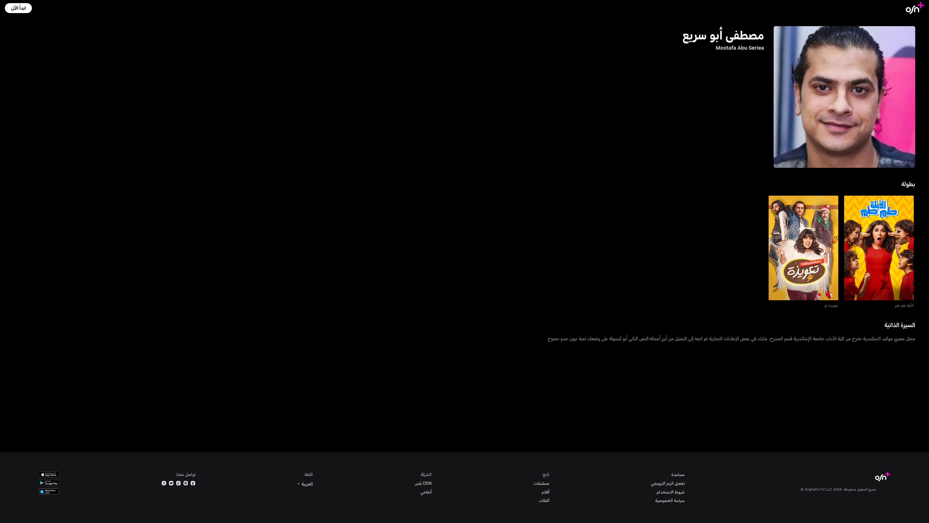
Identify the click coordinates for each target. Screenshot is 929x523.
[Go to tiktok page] (178, 484)
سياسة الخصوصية (670, 500)
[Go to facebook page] (193, 484)
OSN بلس (423, 483)
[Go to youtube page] (171, 484)
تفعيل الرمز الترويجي (668, 483)
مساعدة (678, 474)
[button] (18, 8)
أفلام (545, 492)
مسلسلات (541, 483)
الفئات (544, 500)
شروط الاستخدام (671, 492)
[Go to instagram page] (186, 484)
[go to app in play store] (49, 483)
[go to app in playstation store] (49, 491)
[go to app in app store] (49, 474)
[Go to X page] (164, 484)
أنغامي (426, 492)
